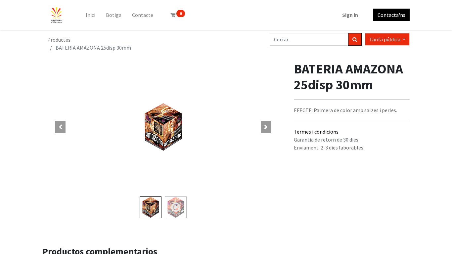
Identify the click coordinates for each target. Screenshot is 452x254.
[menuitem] (90, 14)
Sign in (350, 15)
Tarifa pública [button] (385, 39)
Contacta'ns (391, 15)
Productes (58, 39)
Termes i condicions (316, 131)
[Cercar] (355, 39)
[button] (60, 127)
